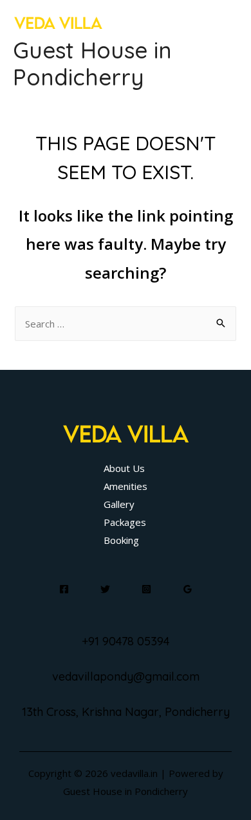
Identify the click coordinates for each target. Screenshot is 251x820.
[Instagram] (146, 589)
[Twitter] (105, 589)
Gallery (119, 504)
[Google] (187, 589)
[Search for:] (125, 323)
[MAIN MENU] (225, 50)
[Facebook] (64, 589)
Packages (125, 522)
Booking (121, 540)
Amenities (125, 486)
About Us (124, 468)
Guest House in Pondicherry (92, 63)
